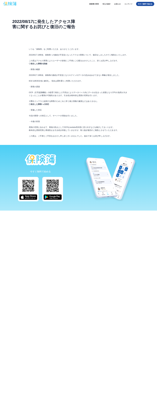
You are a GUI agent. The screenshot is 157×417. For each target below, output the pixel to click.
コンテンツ (128, 4)
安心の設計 (107, 4)
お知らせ (117, 4)
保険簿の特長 (94, 4)
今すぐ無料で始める (145, 4)
